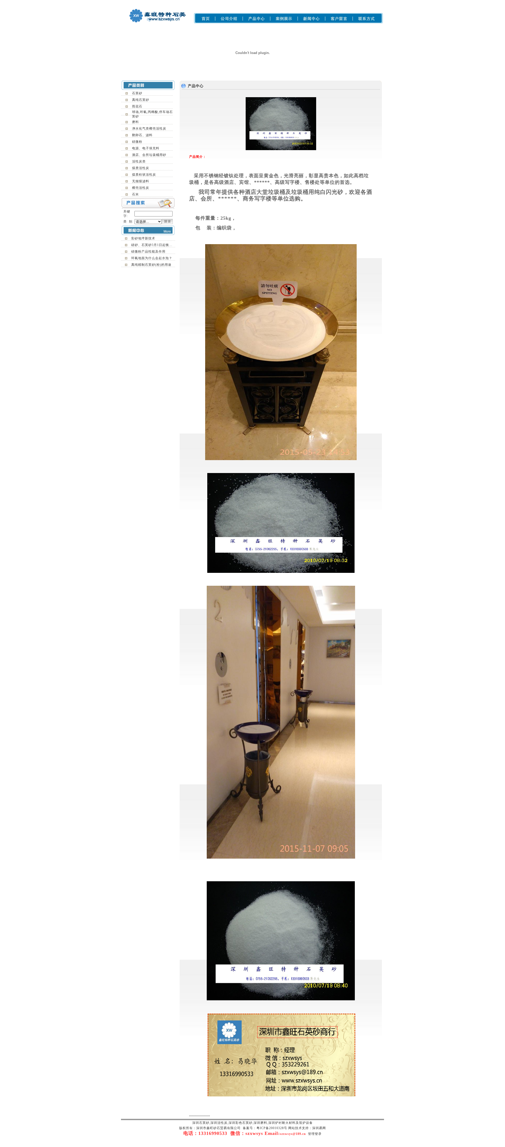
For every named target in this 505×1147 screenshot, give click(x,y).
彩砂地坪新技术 (143, 238)
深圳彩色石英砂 (232, 2)
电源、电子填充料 (145, 148)
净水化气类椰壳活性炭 (149, 128)
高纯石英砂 (140, 100)
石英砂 (137, 93)
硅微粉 (137, 142)
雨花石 (137, 106)
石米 (135, 194)
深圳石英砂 (194, 2)
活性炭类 (139, 161)
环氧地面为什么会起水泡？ (151, 258)
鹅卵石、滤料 (142, 135)
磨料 (135, 122)
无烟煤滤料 (140, 181)
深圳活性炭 (310, 2)
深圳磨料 (251, 2)
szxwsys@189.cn (293, 1134)
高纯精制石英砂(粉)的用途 (151, 265)
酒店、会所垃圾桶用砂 (149, 155)
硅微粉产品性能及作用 (148, 251)
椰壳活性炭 (140, 188)
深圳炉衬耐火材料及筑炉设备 (280, 2)
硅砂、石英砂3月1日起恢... (151, 245)
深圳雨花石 (211, 2)
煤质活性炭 (140, 168)
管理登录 (315, 1134)
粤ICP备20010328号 (271, 1128)
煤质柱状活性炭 (144, 174)
